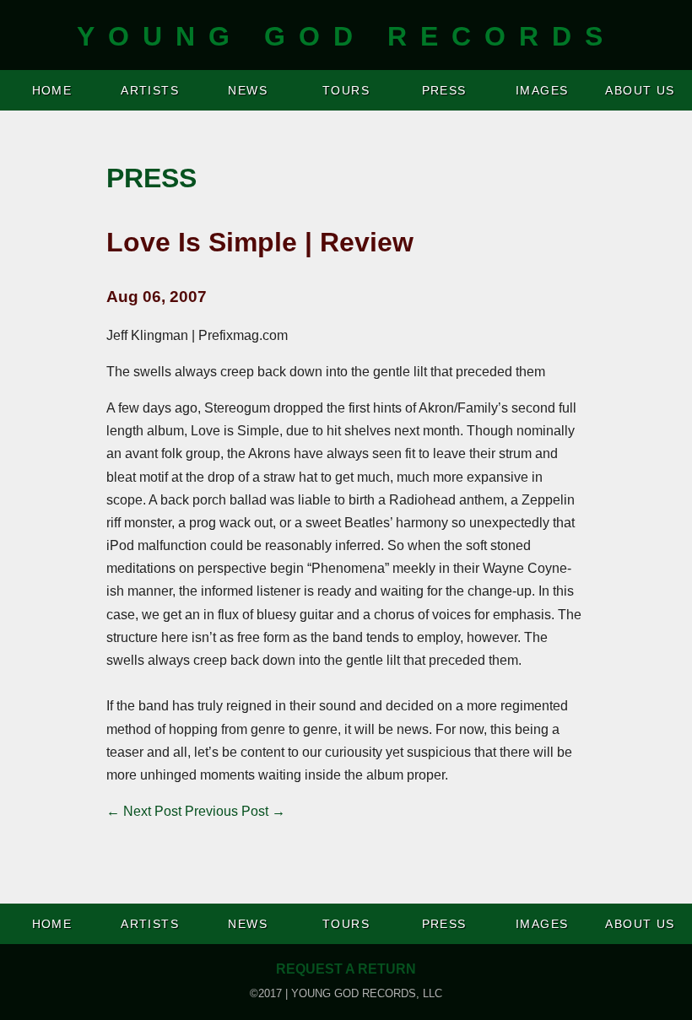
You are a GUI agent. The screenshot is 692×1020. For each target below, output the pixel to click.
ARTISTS (150, 90)
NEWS (248, 90)
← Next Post (143, 811)
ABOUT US (640, 90)
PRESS (444, 90)
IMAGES (542, 90)
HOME (52, 90)
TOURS (346, 90)
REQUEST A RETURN (346, 969)
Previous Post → (235, 811)
